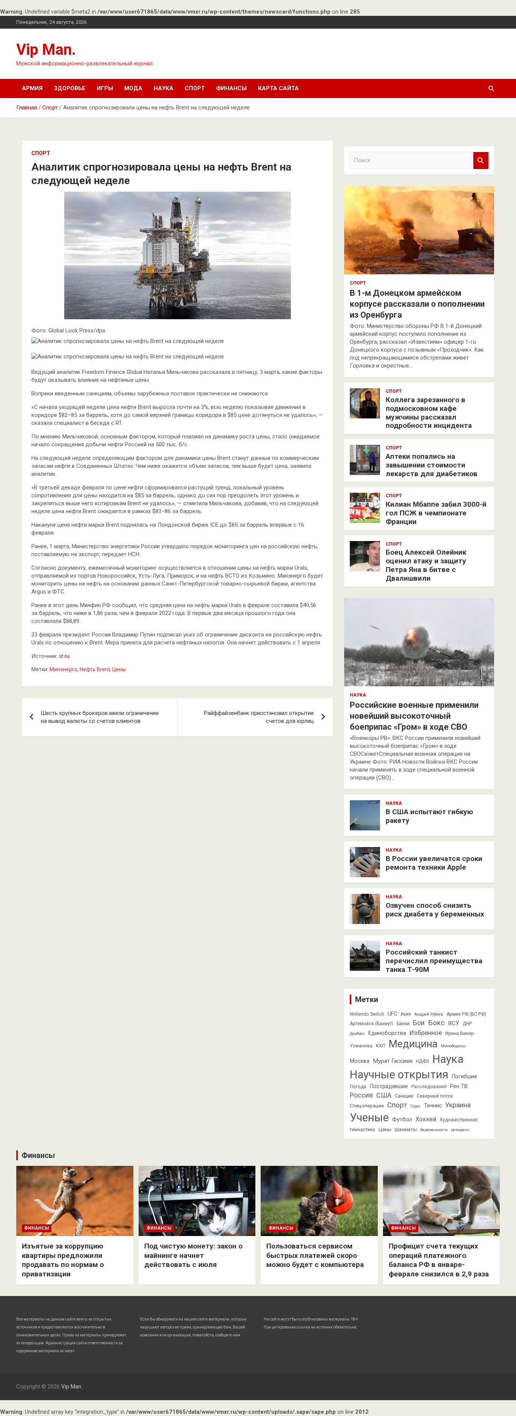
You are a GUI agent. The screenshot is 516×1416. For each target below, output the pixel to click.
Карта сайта (278, 88)
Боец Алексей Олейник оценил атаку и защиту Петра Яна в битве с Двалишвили (426, 565)
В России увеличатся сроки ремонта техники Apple (434, 863)
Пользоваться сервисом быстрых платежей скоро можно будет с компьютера (315, 1255)
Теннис (433, 1105)
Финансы (231, 88)
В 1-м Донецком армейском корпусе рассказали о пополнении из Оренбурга (417, 303)
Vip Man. (46, 49)
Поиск (480, 160)
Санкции (404, 1096)
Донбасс (357, 1033)
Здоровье (69, 88)
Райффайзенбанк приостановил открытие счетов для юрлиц (259, 717)
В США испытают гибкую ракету (429, 816)
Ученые (369, 1117)
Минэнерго (63, 669)
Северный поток (435, 1096)
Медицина (413, 1044)
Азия (405, 1014)
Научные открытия (399, 1074)
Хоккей (426, 1119)
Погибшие (464, 1076)
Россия (361, 1095)
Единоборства (387, 1033)
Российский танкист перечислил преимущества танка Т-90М (434, 961)
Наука (163, 88)
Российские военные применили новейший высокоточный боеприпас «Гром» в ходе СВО (414, 715)
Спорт (195, 88)
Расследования (428, 1086)
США (383, 1095)
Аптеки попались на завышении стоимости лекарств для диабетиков (431, 465)
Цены (119, 669)
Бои (419, 1023)
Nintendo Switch (367, 1014)
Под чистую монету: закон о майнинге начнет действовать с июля (193, 1255)
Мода (133, 88)
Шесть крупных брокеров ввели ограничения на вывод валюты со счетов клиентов (100, 717)
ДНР (467, 1023)
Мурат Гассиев (392, 1061)
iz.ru (64, 656)
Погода (358, 1086)
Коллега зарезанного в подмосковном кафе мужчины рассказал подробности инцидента (429, 412)
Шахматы (406, 1129)
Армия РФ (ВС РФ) (466, 1014)
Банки (403, 1023)
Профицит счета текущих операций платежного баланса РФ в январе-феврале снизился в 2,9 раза (439, 1260)
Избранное (425, 1032)
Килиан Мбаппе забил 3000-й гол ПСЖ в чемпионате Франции (436, 513)
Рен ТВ (459, 1086)
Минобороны (453, 1046)
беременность (434, 1129)
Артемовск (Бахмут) (371, 1023)
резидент (460, 1129)
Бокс (436, 1022)
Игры (105, 88)
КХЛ (380, 1046)
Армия (32, 88)
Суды (415, 1106)
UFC (392, 1014)
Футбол (402, 1119)
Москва (359, 1061)
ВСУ (453, 1023)
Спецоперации (367, 1106)
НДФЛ (422, 1061)
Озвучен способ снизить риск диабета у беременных (435, 909)
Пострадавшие (389, 1086)
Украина (458, 1105)
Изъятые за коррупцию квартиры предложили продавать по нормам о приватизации (63, 1260)
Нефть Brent (95, 669)
